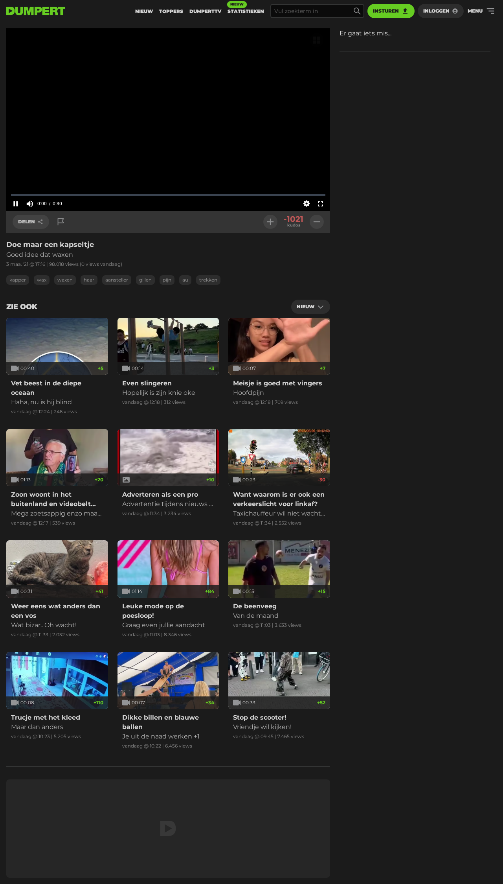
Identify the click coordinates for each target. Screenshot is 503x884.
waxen (65, 280)
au (185, 280)
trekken (208, 280)
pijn (167, 280)
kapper (17, 280)
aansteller (116, 280)
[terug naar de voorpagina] (35, 11)
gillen (145, 280)
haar (89, 280)
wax (41, 280)
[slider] (168, 195)
